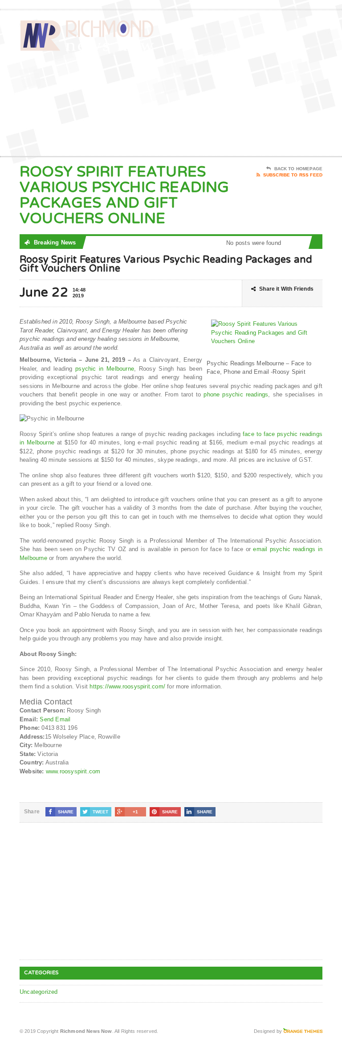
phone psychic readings (236, 394)
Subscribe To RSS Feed (292, 174)
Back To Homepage (298, 168)
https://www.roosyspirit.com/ (127, 686)
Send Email (55, 719)
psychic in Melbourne (104, 368)
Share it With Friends (286, 289)
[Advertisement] (258, 85)
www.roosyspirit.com (73, 771)
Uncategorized (39, 991)
